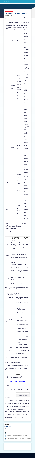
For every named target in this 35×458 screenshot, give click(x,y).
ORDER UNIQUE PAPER (17, 448)
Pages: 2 (11, 11)
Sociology (7, 11)
